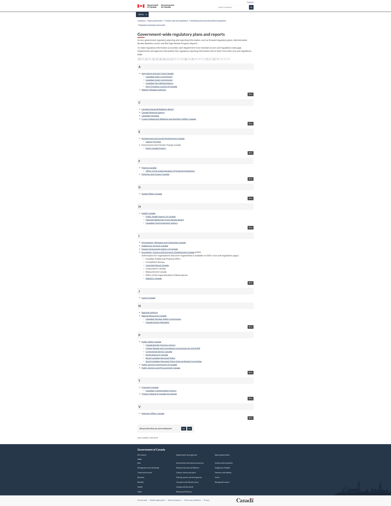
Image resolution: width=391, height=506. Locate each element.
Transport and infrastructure (187, 482)
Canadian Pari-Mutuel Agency (159, 83)
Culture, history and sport (186, 472)
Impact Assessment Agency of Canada (160, 249)
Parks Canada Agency (156, 148)
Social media (142, 500)
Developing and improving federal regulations (208, 20)
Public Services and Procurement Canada (161, 367)
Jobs (139, 463)
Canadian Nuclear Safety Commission (163, 319)
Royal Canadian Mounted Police (160, 358)
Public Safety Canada (151, 341)
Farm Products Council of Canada (161, 86)
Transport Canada (150, 387)
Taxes (139, 492)
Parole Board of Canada (157, 354)
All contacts (141, 455)
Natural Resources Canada (154, 315)
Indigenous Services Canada (155, 245)
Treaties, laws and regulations (176, 20)
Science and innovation (224, 463)
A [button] (139, 59)
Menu (141, 14)
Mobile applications (157, 500)
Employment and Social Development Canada (163, 138)
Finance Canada (149, 167)
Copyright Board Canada (157, 265)
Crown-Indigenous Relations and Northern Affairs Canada (169, 119)
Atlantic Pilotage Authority (154, 89)
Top (251, 94)
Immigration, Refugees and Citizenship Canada (164, 242)
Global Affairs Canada (152, 193)
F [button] (157, 59)
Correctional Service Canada (159, 351)
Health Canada (148, 213)
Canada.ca (142, 20)
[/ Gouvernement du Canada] (155, 6)
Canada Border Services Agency (160, 345)
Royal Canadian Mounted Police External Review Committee (174, 361)
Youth (217, 477)
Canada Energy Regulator (157, 322)
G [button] (160, 59)
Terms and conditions (192, 500)
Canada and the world (184, 487)
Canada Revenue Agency (153, 112)
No (189, 429)
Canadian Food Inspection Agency (162, 223)
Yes (183, 429)
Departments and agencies (186, 455)
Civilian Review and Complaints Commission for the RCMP (173, 348)
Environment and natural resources (190, 463)
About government (155, 20)
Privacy (206, 500)
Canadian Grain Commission (159, 80)
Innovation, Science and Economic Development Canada (168, 252)
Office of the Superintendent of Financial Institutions (170, 171)
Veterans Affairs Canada (153, 413)
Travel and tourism (144, 472)
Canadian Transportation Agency (161, 390)
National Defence (150, 312)
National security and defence (187, 468)
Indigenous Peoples (222, 468)
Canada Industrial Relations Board (158, 109)
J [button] (171, 59)
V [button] (214, 59)
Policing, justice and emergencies (189, 477)
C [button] (146, 59)
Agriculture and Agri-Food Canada (158, 73)
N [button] (185, 59)
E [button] (153, 59)
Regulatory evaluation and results (152, 25)
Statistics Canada (154, 278)
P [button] (192, 59)
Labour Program (153, 141)
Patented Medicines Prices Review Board (165, 219)
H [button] (164, 59)
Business (140, 477)
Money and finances (184, 492)
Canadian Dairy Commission (159, 76)
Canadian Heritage (150, 115)
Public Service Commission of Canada (159, 364)
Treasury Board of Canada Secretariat (159, 393)
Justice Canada (148, 297)
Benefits (140, 482)
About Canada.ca (174, 500)
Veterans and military (223, 472)
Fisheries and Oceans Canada (155, 174)
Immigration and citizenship (148, 468)
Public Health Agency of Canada (161, 216)
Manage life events (222, 482)
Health (140, 487)
